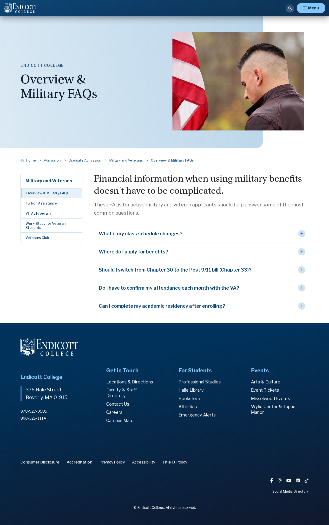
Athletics (187, 406)
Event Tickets (265, 390)
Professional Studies (199, 381)
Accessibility (143, 462)
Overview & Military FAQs (47, 193)
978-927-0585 (33, 411)
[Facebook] (272, 480)
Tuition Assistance (41, 203)
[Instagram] (280, 480)
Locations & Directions (129, 381)
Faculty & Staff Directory (121, 392)
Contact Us (117, 404)
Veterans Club (37, 238)
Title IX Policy (174, 462)
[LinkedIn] (298, 480)
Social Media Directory (290, 491)
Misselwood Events (270, 398)
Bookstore (189, 398)
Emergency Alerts (197, 414)
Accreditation (79, 462)
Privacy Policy (112, 462)
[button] (201, 234)
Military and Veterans (49, 180)
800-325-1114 (33, 418)
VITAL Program (38, 213)
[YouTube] (289, 480)
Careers (114, 412)
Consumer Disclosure (39, 462)
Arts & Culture (265, 381)
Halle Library (191, 390)
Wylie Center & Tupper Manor (274, 409)
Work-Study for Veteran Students (46, 225)
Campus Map (119, 420)
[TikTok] (307, 480)
